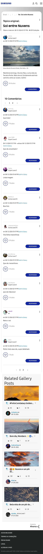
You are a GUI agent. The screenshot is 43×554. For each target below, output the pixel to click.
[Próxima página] (16, 103)
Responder (33, 129)
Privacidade (5, 540)
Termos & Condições (8, 536)
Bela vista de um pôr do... (20, 504)
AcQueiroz (14, 412)
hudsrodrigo (15, 445)
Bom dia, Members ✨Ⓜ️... (21, 436)
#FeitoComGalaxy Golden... (22, 403)
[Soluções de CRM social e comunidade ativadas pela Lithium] (34, 526)
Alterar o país (6, 547)
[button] (36, 36)
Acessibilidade (6, 533)
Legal (3, 544)
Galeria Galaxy (22, 41)
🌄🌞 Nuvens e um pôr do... (20, 470)
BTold (13, 480)
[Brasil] (6, 3)
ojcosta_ (14, 513)
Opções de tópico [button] (36, 19)
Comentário (32, 89)
